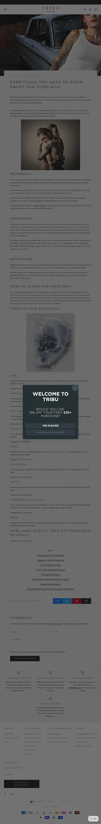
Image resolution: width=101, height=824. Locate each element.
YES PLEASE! (50, 425)
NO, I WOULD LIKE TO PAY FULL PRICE (51, 432)
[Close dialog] (75, 388)
